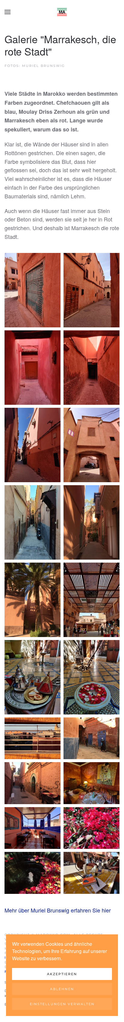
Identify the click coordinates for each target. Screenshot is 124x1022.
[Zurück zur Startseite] (62, 12)
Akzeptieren (62, 974)
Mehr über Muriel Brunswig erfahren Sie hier (58, 910)
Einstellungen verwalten (62, 1004)
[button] (8, 12)
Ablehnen (62, 989)
